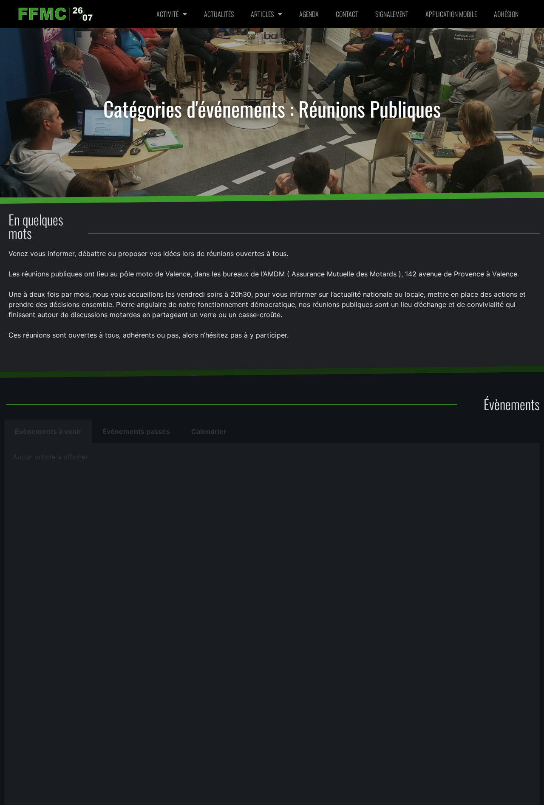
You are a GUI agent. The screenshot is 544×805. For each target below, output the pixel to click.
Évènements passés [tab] (136, 431)
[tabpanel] (272, 459)
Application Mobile (451, 14)
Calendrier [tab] (209, 431)
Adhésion (506, 14)
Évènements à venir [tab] (48, 431)
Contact (347, 14)
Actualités (219, 14)
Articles (262, 14)
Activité (167, 14)
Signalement (391, 14)
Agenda (309, 14)
